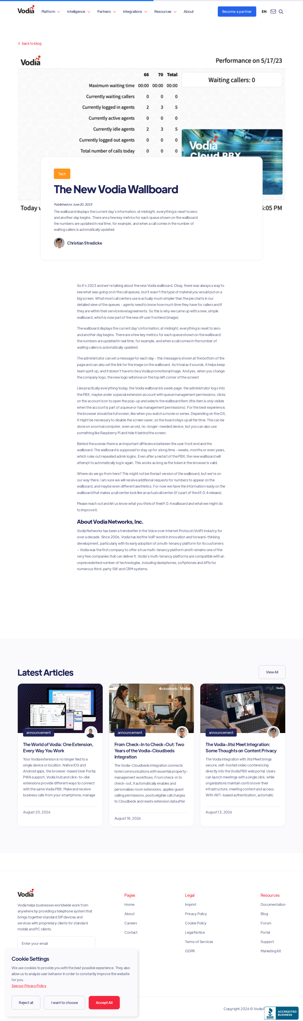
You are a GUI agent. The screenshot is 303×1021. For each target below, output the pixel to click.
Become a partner (237, 11)
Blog (264, 914)
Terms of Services (199, 941)
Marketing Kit (271, 951)
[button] (50, 11)
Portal (265, 932)
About (189, 11)
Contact (131, 932)
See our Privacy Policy (29, 985)
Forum (266, 923)
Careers (130, 923)
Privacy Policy (196, 914)
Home (129, 904)
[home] (26, 11)
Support (267, 941)
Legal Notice (195, 932)
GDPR (190, 951)
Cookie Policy (196, 923)
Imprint (190, 904)
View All (272, 672)
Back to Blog (29, 43)
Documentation (273, 904)
